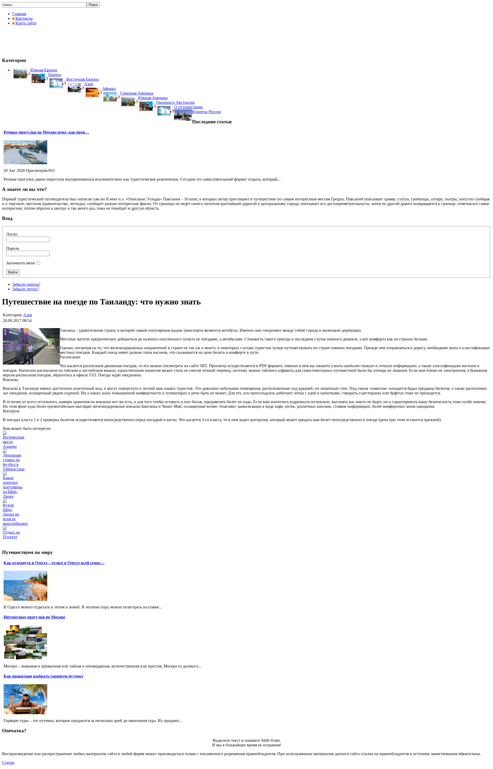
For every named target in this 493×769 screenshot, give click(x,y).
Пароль (12, 248)
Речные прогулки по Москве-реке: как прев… (46, 132)
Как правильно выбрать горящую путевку (43, 676)
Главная (19, 14)
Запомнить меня (20, 263)
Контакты (24, 18)
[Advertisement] (95, 41)
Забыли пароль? (26, 284)
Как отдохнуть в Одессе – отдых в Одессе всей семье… (54, 563)
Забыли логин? (25, 289)
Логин (11, 234)
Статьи (8, 762)
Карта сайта (25, 23)
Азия (27, 315)
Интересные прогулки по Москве (34, 617)
